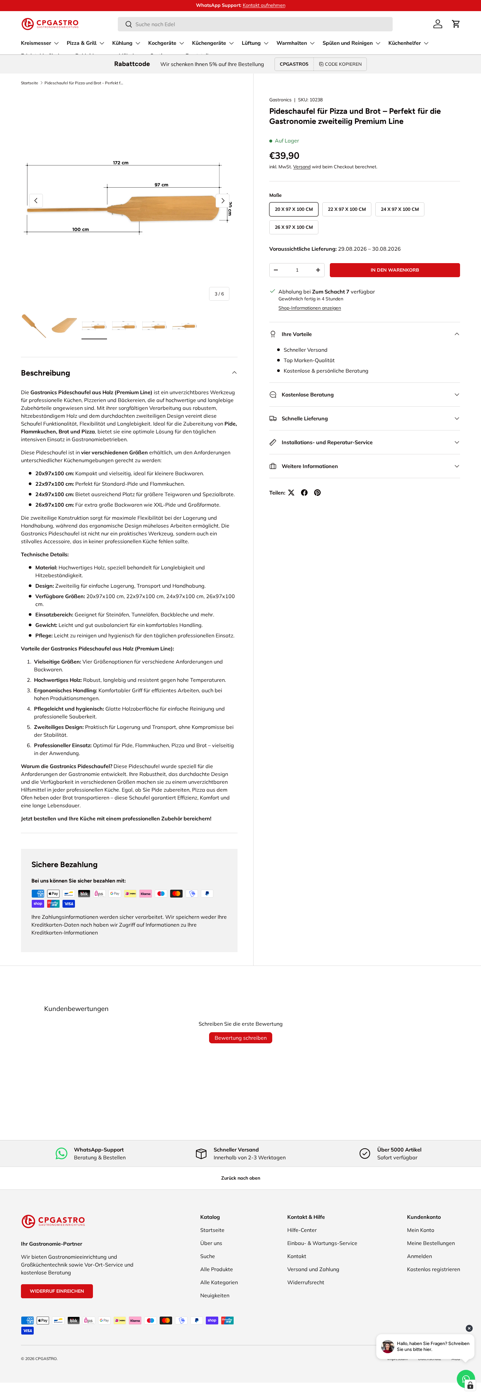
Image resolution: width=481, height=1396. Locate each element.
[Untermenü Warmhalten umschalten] (312, 43)
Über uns (211, 1243)
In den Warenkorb (395, 270)
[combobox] (255, 24)
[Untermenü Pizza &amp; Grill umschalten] (102, 43)
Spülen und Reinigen (348, 43)
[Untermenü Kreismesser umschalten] (56, 43)
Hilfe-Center (302, 1230)
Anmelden (419, 1256)
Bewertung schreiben (241, 1037)
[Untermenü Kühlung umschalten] (138, 43)
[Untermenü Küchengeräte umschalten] (231, 43)
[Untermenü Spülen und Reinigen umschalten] (378, 43)
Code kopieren (343, 64)
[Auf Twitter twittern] (291, 492)
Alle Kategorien (219, 1282)
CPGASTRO (46, 1358)
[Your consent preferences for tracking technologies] (470, 1385)
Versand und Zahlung (313, 1269)
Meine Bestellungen (431, 1243)
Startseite (29, 82)
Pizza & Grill (82, 43)
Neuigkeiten (214, 1295)
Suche (207, 1256)
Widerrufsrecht (305, 1282)
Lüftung (251, 43)
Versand (302, 167)
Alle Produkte (216, 1269)
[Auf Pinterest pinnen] (317, 492)
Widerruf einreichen (57, 1291)
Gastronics (280, 100)
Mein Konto (420, 1230)
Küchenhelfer (404, 43)
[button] (456, 24)
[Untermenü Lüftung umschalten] (266, 43)
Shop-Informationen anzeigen (309, 308)
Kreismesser (36, 43)
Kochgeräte (162, 43)
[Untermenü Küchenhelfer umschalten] (426, 43)
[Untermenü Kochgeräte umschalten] (182, 43)
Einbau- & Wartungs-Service (322, 1243)
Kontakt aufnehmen (235, 5)
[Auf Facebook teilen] (304, 492)
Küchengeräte (209, 43)
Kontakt (296, 1256)
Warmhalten (291, 43)
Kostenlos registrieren (433, 1269)
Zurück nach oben (240, 1178)
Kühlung (122, 43)
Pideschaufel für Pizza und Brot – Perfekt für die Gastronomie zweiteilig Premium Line (84, 82)
